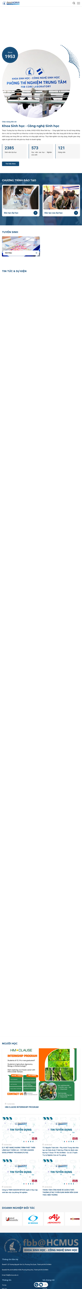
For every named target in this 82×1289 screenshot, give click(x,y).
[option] (41, 24)
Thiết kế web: (46, 592)
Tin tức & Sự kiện (14, 271)
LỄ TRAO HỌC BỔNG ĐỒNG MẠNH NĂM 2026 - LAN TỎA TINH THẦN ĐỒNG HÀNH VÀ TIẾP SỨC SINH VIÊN (15, 306)
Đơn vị (4, 580)
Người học (10, 324)
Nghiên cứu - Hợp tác (8, 573)
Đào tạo (4, 569)
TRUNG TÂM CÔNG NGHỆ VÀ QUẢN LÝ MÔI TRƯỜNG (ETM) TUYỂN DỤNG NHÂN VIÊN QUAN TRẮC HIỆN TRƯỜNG (60, 473)
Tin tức (4, 566)
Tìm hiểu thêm (11, 164)
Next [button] (79, 22)
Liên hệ (44, 569)
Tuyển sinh (10, 232)
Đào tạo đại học (11, 213)
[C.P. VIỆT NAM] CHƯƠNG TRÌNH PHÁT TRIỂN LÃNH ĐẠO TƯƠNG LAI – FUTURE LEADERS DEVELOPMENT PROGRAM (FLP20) (18, 430)
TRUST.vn (54, 592)
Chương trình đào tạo (19, 180)
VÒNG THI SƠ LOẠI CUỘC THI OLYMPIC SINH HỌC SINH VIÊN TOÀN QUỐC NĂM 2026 (42, 306)
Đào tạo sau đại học (53, 213)
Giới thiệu (8, 253)
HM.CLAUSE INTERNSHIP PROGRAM (21, 388)
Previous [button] (79, 25)
